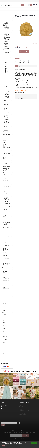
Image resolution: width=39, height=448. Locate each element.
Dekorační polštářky (6, 212)
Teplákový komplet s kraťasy (7, 280)
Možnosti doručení (28, 47)
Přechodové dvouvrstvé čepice (7, 80)
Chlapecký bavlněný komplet (7, 132)
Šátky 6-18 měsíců (7, 52)
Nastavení (3, 445)
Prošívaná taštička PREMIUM (6, 230)
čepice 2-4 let (7, 94)
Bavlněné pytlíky (5, 250)
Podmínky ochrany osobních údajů (25, 410)
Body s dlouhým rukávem (6, 118)
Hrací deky (4, 157)
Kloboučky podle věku (7, 64)
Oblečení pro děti (5, 303)
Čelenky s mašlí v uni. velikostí (7, 38)
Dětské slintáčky (5, 265)
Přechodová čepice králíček (6, 77)
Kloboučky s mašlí (7, 58)
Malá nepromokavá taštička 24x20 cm (6, 232)
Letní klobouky (6, 57)
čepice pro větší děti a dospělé (7, 96)
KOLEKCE (3, 312)
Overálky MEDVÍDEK (6, 103)
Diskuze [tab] (20, 66)
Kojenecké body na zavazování (6, 120)
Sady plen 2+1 (6, 191)
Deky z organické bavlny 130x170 (6, 166)
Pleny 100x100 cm (7, 187)
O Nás (24, 1)
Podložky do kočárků (6, 28)
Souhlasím (34, 443)
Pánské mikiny (5, 289)
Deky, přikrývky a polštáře (6, 298)
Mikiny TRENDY (5, 284)
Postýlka (4, 172)
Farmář (4, 342)
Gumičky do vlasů (6, 48)
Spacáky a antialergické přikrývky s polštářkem (6, 223)
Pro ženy (4, 269)
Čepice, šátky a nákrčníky (6, 49)
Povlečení (4, 216)
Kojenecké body (5, 114)
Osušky (5, 238)
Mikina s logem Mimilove (6, 281)
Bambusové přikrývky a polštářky (6, 174)
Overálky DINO (6, 104)
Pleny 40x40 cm (7, 190)
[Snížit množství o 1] (15, 51)
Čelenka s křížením (6, 34)
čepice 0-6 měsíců (7, 91)
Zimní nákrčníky (6, 86)
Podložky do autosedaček (6, 27)
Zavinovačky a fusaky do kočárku (6, 308)
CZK (36, 1)
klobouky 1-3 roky (7, 68)
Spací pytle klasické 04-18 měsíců (7, 142)
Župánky (4, 272)
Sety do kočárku (5, 22)
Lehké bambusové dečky (6, 168)
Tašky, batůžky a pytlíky (6, 245)
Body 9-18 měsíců (6, 123)
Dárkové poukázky (5, 255)
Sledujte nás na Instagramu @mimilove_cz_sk (23, 371)
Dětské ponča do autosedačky (5, 24)
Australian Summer (6, 333)
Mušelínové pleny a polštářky (6, 184)
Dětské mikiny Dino (6, 109)
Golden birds (4, 319)
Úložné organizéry (5, 262)
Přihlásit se (26, 435)
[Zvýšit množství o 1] (17, 51)
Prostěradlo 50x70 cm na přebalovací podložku (7, 204)
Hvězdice (4, 328)
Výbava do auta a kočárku (6, 20)
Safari (3, 356)
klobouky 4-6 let (7, 70)
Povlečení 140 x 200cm (7, 219)
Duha (3, 331)
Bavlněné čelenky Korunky (6, 41)
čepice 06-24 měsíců (6, 93)
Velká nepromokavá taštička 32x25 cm (6, 234)
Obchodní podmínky (23, 409)
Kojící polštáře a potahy (6, 206)
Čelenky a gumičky (5, 31)
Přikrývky (5, 177)
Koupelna (4, 301)
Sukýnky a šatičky (5, 131)
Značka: (34, 43)
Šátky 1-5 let (6, 53)
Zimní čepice (5, 85)
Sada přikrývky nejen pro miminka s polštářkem (6, 180)
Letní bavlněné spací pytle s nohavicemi (7, 150)
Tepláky (4, 277)
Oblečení (4, 30)
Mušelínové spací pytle (6, 147)
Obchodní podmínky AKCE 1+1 (24, 414)
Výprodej (3, 296)
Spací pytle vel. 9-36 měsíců (7, 153)
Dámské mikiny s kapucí (6, 276)
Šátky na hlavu (6, 51)
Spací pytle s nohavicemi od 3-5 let (7, 146)
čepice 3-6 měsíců (7, 98)
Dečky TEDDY (5, 170)
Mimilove (3, 18)
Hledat (3, 425)
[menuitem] (3, 9)
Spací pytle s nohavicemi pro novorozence (7, 138)
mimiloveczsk (4, 406)
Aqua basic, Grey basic (6, 337)
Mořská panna (5, 344)
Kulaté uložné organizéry (6, 263)
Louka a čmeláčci (5, 339)
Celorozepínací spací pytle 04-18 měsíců (6, 136)
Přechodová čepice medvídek (6, 75)
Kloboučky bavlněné (6, 60)
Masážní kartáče (5, 242)
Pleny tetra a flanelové (7, 194)
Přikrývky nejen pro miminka (7, 181)
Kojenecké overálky (6, 125)
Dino (3, 317)
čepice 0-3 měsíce (7, 97)
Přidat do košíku (24, 51)
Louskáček (4, 350)
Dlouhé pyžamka (6, 127)
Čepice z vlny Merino (7, 87)
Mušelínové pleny (6, 186)
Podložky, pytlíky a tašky (6, 306)
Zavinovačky (5, 224)
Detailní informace (17, 58)
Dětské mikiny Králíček (7, 108)
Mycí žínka (5, 241)
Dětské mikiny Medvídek (7, 107)
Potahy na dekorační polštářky (6, 211)
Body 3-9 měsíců (6, 122)
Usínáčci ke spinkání (6, 178)
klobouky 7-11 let (7, 72)
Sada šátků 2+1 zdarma (7, 55)
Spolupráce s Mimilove (23, 406)
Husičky (4, 353)
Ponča (5, 237)
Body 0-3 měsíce (6, 121)
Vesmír (4, 322)
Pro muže (4, 285)
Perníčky (4, 347)
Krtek (3, 334)
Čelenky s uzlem (6, 43)
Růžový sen (4, 359)
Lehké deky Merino (6, 163)
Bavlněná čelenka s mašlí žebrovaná (6, 45)
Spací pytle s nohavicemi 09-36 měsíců (7, 144)
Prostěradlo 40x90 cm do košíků (7, 201)
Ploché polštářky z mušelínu (6, 193)
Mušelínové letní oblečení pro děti (6, 112)
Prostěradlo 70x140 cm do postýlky (7, 200)
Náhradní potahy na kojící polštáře (6, 209)
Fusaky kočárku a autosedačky (5, 26)
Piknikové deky (5, 158)
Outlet (3, 294)
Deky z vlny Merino (6, 162)
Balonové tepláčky (5, 130)
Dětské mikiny (5, 105)
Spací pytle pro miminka (6, 134)
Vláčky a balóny (5, 336)
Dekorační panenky (5, 259)
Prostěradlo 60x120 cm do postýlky (7, 198)
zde (21, 443)
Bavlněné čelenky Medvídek (6, 46)
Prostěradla (5, 196)
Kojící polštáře (6, 207)
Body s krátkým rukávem (6, 116)
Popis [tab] (16, 66)
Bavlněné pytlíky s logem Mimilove (6, 252)
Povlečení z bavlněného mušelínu (7, 218)
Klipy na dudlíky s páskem (6, 264)
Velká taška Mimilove (6, 248)
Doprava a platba (30, 1)
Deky (3, 155)
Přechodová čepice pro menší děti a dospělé (7, 82)
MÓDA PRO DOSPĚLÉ (5, 267)
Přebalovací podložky (6, 258)
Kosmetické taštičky (6, 227)
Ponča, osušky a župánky (6, 236)
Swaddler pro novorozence (7, 148)
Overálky (4, 100)
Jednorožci (4, 323)
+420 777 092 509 (5, 405)
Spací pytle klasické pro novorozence (6, 140)
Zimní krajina (4, 314)
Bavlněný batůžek (5, 249)
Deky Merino (5, 164)
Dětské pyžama (5, 126)
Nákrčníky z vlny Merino (7, 88)
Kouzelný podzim (5, 348)
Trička (4, 273)
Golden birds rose (5, 320)
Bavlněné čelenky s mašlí (6, 36)
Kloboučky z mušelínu (6, 62)
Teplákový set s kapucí (6, 288)
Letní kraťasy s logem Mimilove (6, 279)
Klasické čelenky (6, 33)
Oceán (4, 325)
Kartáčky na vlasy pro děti (6, 243)
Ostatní (4, 310)
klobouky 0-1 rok (7, 66)
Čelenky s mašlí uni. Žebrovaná (6, 40)
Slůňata (4, 345)
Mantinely (4, 215)
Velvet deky (5, 169)
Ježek (3, 358)
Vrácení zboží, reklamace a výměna (25, 413)
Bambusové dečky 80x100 (7, 159)
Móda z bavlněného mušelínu (7, 271)
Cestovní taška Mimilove (6, 253)
